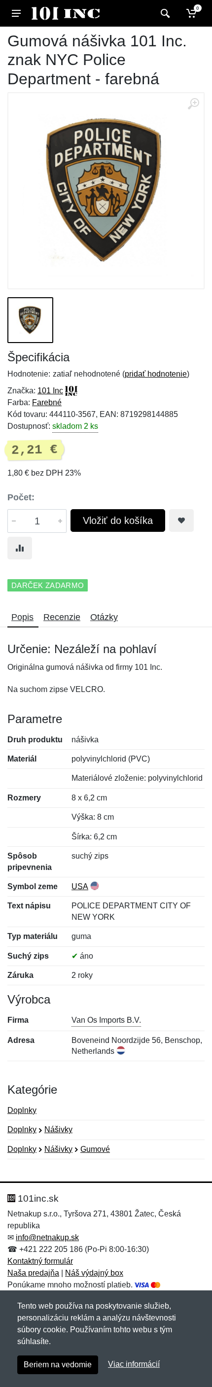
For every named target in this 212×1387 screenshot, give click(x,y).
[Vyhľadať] (164, 13)
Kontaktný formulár (40, 1261)
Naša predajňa (33, 1273)
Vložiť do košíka (118, 520)
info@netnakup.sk (47, 1237)
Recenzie (61, 617)
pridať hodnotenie (156, 374)
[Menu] (16, 13)
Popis (22, 617)
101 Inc (50, 390)
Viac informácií (134, 1364)
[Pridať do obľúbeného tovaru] (181, 520)
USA (79, 886)
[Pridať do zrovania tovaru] (19, 548)
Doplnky (21, 1110)
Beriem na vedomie (58, 1364)
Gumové (95, 1149)
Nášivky (58, 1129)
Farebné (47, 402)
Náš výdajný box (94, 1273)
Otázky (104, 617)
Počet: (21, 497)
